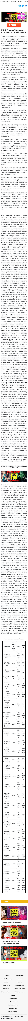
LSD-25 (20, 1)
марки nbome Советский (6, 987)
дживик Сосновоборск (13, 997)
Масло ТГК (5, 1)
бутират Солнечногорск (19, 983)
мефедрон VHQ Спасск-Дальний (12, 1010)
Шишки (13, 1)
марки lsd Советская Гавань (6, 980)
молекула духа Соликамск (19, 977)
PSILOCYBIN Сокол (6, 992)
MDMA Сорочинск (19, 992)
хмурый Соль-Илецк (19, 988)
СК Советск (6, 975)
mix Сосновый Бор (13, 1001)
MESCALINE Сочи (12, 1005)
